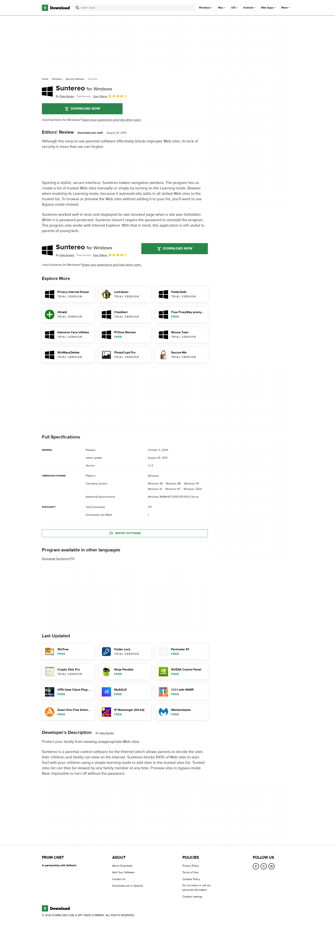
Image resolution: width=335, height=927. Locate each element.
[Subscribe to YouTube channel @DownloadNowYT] (271, 866)
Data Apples (106, 733)
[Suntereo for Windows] (47, 91)
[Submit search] (77, 8)
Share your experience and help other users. (112, 120)
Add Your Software (123, 872)
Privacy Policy (190, 865)
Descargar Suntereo (55, 559)
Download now (85, 109)
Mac (220, 7)
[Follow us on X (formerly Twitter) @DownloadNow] (264, 866)
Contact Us (118, 879)
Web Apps (267, 7)
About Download (122, 865)
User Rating (100, 96)
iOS (233, 7)
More (284, 7)
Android (248, 7)
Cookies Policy (191, 879)
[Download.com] (56, 8)
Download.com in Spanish (127, 885)
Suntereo (84, 88)
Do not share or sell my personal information (196, 887)
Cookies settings (192, 896)
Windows (204, 7)
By (65, 96)
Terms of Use (190, 872)
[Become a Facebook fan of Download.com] (256, 866)
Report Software (128, 533)
